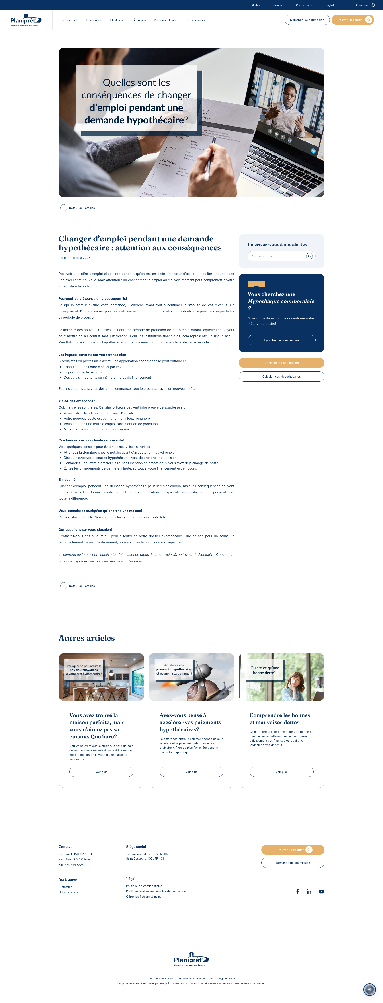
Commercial (93, 20)
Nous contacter (69, 892)
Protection (65, 887)
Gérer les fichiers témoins (144, 896)
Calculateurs (117, 20)
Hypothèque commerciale (281, 340)
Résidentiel (69, 20)
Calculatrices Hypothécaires (281, 376)
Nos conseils (196, 20)
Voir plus (101, 772)
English (330, 5)
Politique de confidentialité (144, 886)
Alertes (255, 5)
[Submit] (309, 256)
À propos (139, 20)
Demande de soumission (307, 20)
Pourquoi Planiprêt (166, 20)
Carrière (278, 5)
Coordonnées (304, 5)
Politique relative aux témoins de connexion (156, 891)
